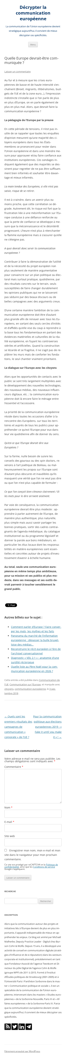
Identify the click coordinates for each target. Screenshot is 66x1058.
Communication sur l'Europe (25, 684)
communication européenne (30, 689)
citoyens (9, 689)
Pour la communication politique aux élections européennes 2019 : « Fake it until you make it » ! (47, 727)
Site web (9, 836)
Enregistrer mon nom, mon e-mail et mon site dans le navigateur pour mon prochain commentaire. (32, 855)
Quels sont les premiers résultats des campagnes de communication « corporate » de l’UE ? (18, 727)
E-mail (9, 822)
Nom (8, 807)
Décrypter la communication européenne (33, 13)
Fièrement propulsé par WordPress (22, 1051)
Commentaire (13, 766)
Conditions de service (44, 866)
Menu (33, 44)
